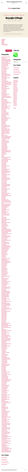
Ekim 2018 (15, 99)
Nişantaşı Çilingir (4, 344)
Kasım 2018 (15, 98)
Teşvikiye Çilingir (4, 426)
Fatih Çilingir (3, 198)
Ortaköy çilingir (3, 356)
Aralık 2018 (15, 97)
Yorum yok (20, 20)
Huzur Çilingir (3, 241)
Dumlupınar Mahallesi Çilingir (6, 171)
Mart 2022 (15, 83)
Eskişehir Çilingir (4, 192)
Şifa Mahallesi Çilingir (4, 401)
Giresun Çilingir (3, 217)
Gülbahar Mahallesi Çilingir (5, 222)
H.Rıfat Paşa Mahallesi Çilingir (6, 231)
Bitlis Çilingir (3, 123)
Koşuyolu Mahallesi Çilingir (5, 291)
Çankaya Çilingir (4, 144)
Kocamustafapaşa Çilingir (5, 288)
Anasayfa (3, 39)
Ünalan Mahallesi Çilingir (5, 433)
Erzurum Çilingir (4, 182)
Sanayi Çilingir (3, 384)
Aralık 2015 (15, 105)
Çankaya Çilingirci (4, 145)
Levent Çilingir (3, 306)
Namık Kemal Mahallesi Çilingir (6, 343)
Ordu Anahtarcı (3, 349)
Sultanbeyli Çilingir (4, 413)
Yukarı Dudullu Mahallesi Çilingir (6, 448)
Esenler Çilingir (3, 187)
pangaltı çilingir (3, 363)
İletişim (2, 40)
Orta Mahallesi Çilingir (4, 354)
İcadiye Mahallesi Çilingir (5, 243)
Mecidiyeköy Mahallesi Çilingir (6, 325)
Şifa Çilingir (3, 400)
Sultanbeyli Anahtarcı (4, 412)
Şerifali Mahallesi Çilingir (5, 399)
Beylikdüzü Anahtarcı (4, 119)
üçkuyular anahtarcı (4, 431)
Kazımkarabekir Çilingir (5, 278)
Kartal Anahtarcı (4, 266)
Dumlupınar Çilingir (4, 170)
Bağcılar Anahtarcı (4, 99)
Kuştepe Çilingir (3, 302)
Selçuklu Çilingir (4, 396)
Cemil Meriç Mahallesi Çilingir (6, 150)
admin (10, 20)
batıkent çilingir (3, 111)
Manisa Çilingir (3, 318)
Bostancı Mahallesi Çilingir (5, 125)
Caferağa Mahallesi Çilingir (5, 137)
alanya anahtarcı (4, 71)
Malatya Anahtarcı (4, 312)
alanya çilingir (3, 72)
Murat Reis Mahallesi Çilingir (5, 340)
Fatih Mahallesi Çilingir (5, 199)
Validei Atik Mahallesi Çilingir (6, 436)
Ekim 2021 (15, 86)
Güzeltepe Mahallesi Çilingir (5, 229)
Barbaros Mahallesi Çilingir (5, 108)
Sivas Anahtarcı (3, 409)
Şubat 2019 (15, 95)
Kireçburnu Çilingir (4, 282)
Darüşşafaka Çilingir (4, 160)
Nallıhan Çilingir (3, 342)
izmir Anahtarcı (3, 256)
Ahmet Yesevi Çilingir (4, 64)
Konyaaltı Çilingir (4, 290)
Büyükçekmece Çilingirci (5, 132)
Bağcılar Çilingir (4, 100)
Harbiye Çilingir (3, 234)
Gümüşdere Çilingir (4, 224)
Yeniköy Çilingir (3, 446)
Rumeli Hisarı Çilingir (4, 376)
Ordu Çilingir (3, 350)
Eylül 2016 (15, 103)
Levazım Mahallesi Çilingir (5, 305)
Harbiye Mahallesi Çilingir (5, 235)
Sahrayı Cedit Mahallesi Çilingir (6, 379)
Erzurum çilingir (3, 181)
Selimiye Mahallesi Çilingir (5, 397)
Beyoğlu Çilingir (14, 18)
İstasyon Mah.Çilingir (4, 254)
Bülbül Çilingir (3, 127)
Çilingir (2, 41)
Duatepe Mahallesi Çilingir (5, 169)
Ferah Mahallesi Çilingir (5, 206)
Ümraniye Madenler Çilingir (5, 432)
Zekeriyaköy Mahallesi (5, 449)
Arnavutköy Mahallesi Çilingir (6, 83)
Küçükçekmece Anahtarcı (5, 293)
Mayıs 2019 (15, 92)
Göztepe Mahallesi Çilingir (5, 219)
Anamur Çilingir (3, 78)
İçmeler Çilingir (3, 244)
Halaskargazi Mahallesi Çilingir (6, 233)
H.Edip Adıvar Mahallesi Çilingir (6, 230)
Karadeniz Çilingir (4, 264)
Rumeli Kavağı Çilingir (4, 377)
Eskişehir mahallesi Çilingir (5, 193)
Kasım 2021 (15, 85)
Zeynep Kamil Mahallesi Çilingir (6, 450)
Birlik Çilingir (3, 122)
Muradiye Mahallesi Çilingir (5, 339)
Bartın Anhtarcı (3, 109)
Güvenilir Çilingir (4, 228)
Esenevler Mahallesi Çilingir (5, 184)
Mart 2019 (15, 94)
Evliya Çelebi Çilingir (4, 194)
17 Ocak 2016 (15, 20)
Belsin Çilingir (3, 115)
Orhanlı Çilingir (3, 351)
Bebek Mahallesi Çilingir (5, 114)
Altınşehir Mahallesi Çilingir (5, 74)
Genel (2, 216)
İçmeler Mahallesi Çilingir (5, 245)
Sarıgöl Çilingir (3, 391)
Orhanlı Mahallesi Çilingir (5, 352)
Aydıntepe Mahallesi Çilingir (5, 96)
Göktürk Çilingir (3, 218)
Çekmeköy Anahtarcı (4, 147)
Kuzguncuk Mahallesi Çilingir (5, 304)
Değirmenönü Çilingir (4, 161)
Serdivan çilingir (4, 398)
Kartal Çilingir (3, 267)
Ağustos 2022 (15, 80)
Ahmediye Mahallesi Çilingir (5, 63)
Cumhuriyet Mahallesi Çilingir (6, 159)
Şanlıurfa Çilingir (4, 389)
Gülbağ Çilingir (3, 221)
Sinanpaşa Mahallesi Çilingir (5, 402)
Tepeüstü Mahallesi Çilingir (5, 424)
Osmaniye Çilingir (4, 361)
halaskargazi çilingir (4, 232)
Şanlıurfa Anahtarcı (4, 388)
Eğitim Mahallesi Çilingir (5, 172)
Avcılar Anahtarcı (4, 89)
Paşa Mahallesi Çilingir (5, 365)
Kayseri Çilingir (3, 275)
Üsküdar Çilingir (4, 434)
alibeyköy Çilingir (4, 73)
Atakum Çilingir (3, 87)
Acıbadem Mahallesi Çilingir (5, 60)
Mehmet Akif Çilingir (4, 326)
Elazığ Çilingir (3, 173)
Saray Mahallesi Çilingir (5, 390)
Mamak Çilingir (3, 316)
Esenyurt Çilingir (4, 191)
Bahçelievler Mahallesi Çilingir (6, 102)
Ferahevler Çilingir (4, 207)
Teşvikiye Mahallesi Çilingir (5, 427)
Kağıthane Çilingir (4, 259)
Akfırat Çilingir (3, 66)
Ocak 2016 (15, 104)
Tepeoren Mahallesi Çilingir (5, 423)
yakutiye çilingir (3, 439)
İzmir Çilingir (3, 257)
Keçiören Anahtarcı (4, 279)
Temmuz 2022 (15, 81)
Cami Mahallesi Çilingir (5, 140)
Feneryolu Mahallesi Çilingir (5, 205)
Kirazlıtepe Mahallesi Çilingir (5, 281)
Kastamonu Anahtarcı (4, 271)
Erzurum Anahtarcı (4, 180)
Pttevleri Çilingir (4, 373)
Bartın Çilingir (3, 110)
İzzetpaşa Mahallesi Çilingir (5, 258)
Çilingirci (2, 156)
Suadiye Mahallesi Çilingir (5, 411)
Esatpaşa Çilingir (4, 183)
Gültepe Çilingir (3, 223)
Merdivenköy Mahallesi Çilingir (6, 330)
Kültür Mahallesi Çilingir (5, 296)
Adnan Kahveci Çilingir (5, 62)
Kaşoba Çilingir (3, 270)
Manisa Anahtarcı (4, 317)
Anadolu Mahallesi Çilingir (5, 77)
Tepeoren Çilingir (4, 422)
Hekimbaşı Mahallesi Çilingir (5, 240)
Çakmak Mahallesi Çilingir (5, 138)
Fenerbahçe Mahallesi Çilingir (6, 204)
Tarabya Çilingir (4, 420)
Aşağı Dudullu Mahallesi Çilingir (6, 84)
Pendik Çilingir (3, 366)
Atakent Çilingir (3, 85)
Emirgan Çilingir (4, 175)
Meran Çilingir (3, 329)
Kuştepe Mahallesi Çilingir (5, 303)
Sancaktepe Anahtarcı (5, 386)
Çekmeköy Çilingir (4, 148)
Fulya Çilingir (3, 210)
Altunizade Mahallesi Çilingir (5, 75)
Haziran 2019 (15, 91)
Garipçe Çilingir (3, 212)
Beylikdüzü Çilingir (4, 120)
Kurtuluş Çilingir (3, 300)
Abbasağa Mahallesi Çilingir (5, 59)
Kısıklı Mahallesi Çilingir (5, 283)
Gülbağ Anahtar (3, 220)
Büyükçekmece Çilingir (5, 131)
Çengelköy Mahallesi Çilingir (5, 151)
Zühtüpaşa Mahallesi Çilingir (5, 451)
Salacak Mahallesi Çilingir (5, 380)
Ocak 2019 (15, 96)
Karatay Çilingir (3, 265)
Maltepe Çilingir (3, 315)
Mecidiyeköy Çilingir (4, 324)
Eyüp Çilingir (3, 197)
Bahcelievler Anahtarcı (5, 101)
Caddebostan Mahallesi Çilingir (6, 136)
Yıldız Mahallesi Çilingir (5, 447)
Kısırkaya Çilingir (4, 284)
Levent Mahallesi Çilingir (5, 307)
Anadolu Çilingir (4, 76)
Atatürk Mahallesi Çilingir (5, 88)
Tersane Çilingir (4, 425)
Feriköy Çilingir (3, 208)
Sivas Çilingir (3, 410)
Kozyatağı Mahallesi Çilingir (5, 292)
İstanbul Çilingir (3, 253)
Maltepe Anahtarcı (4, 314)
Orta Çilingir (3, 353)
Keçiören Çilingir (4, 280)
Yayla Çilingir (3, 444)
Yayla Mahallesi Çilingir (5, 445)
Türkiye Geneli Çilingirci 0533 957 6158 (14, 1)
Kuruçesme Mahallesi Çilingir (6, 301)
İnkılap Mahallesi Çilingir (5, 247)
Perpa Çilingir (3, 367)
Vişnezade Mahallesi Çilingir (5, 438)
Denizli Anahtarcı (4, 163)
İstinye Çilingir (3, 255)
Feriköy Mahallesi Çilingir (5, 209)
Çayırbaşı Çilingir (4, 146)
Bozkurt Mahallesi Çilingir (5, 126)
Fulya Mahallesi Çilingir (5, 211)
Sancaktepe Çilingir (4, 387)
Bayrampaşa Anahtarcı (5, 112)
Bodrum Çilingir (3, 124)
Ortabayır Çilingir (4, 355)
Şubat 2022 (15, 84)
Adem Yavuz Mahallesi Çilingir (6, 61)
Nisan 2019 (15, 93)
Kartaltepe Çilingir (4, 268)
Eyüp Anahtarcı (3, 196)
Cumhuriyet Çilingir (4, 158)
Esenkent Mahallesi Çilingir (5, 185)
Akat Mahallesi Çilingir (4, 65)
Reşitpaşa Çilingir (4, 375)
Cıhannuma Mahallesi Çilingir (6, 157)
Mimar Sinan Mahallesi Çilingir (6, 338)
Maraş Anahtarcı (4, 319)
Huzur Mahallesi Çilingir (5, 242)
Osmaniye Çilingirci (4, 362)
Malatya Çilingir (3, 313)
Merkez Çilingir (3, 331)
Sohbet (2, 43)
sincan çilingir (3, 403)
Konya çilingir (3, 289)
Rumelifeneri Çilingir (4, 378)
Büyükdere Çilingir (4, 135)
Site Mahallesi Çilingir (4, 408)
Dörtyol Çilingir (3, 168)
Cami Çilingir (3, 139)
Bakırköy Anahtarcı (4, 103)
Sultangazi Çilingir (4, 415)
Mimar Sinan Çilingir (4, 337)
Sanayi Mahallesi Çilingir (5, 385)
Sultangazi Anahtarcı (4, 414)
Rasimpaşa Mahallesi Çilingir (6, 374)
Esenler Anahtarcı (4, 186)
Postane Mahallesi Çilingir (5, 372)
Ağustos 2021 (15, 87)
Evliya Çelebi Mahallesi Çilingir (6, 195)
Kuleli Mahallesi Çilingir (5, 295)
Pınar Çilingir (3, 368)
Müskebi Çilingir (4, 341)
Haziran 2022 (15, 82)
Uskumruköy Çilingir (4, 435)
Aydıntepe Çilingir (4, 95)
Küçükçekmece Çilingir (5, 294)
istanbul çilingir (4, 44)
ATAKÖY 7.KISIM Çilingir (5, 86)
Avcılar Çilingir (3, 90)
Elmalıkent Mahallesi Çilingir (5, 174)
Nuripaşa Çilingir (4, 459)
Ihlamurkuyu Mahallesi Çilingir (6, 246)
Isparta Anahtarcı (4, 252)
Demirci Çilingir (3, 162)
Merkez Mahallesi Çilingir (5, 332)
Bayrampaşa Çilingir (4, 113)
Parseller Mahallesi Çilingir (5, 364)
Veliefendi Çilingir (4, 437)
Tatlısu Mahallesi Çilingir (5, 421)
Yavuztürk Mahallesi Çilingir (5, 443)
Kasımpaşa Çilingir (4, 269)
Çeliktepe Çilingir (4, 149)
